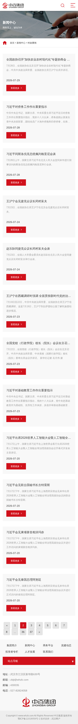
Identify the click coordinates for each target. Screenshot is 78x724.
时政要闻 (32, 43)
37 (31, 631)
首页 (12, 43)
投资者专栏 (11, 651)
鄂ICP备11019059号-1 (29, 718)
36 (23, 631)
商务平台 (48, 645)
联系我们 (48, 651)
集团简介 (12, 645)
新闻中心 (21, 43)
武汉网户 (56, 718)
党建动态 (66, 645)
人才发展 (30, 651)
